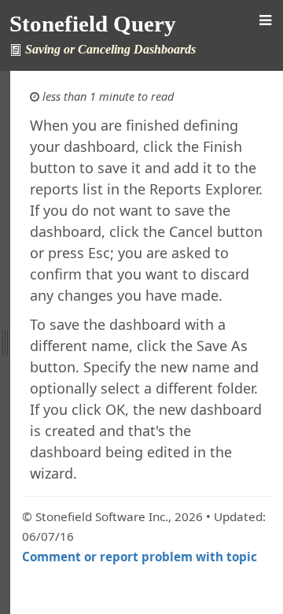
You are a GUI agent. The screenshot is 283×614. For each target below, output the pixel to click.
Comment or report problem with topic (139, 556)
